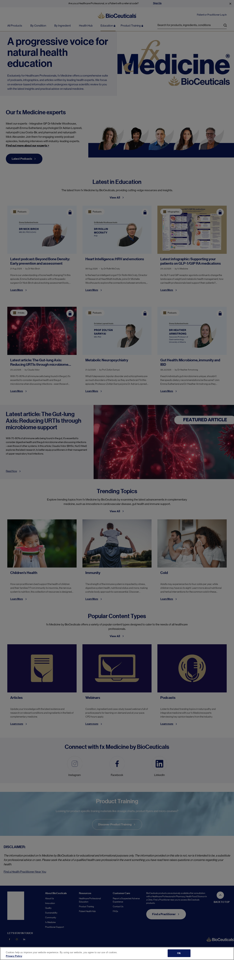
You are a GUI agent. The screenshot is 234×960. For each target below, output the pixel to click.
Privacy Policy (14, 956)
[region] (117, 953)
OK (179, 953)
